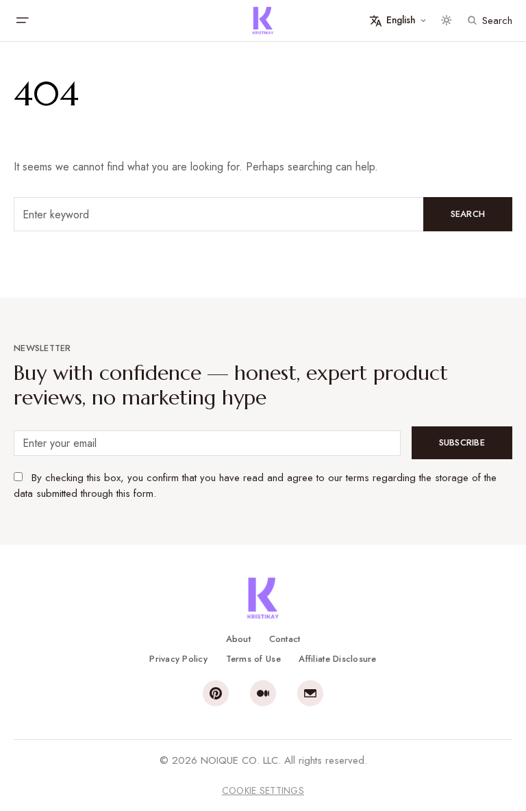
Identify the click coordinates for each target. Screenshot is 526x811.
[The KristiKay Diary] (263, 20)
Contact (285, 638)
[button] (22, 20)
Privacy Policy (178, 658)
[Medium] (263, 693)
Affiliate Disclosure (337, 658)
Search (468, 213)
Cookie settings (263, 790)
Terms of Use (253, 658)
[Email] (310, 693)
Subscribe (462, 442)
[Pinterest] (216, 693)
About (238, 638)
